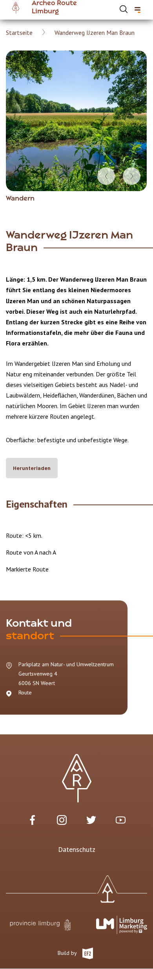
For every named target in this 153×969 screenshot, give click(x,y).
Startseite (19, 32)
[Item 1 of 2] (76, 121)
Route (25, 692)
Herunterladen (32, 468)
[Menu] (137, 10)
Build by (68, 952)
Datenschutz (76, 849)
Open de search (124, 9)
